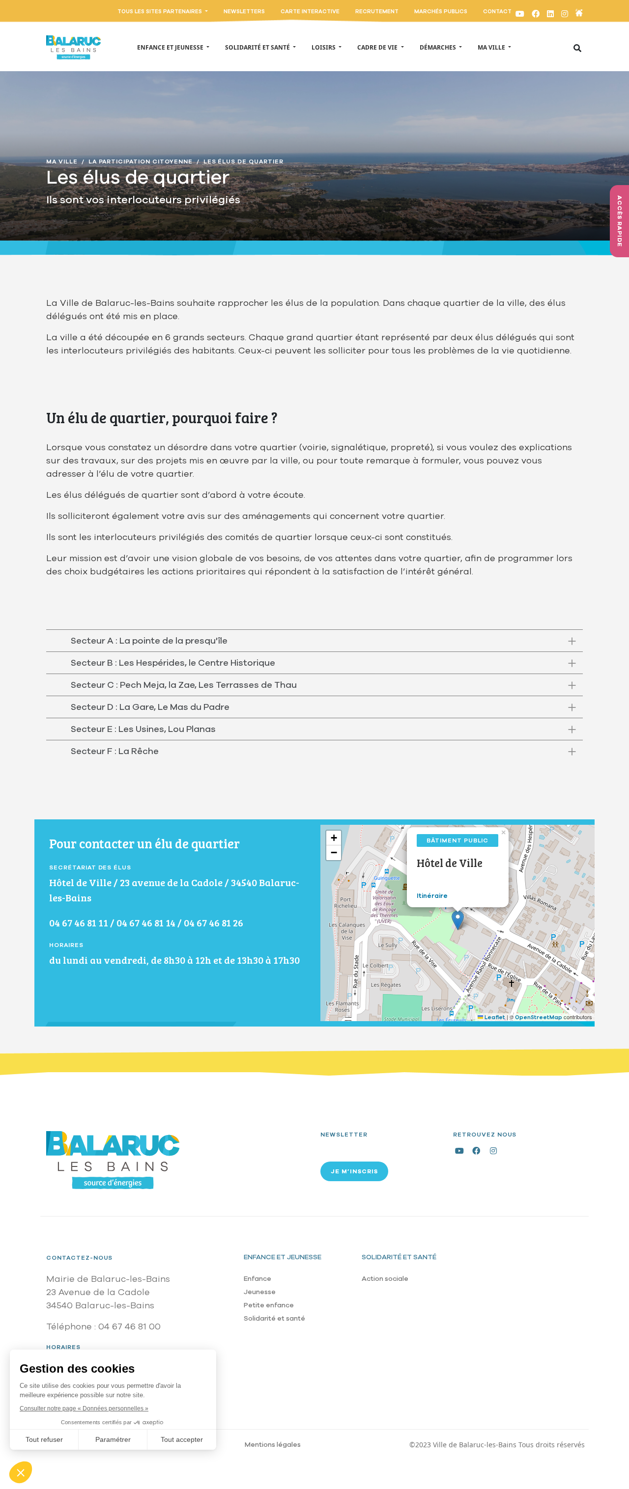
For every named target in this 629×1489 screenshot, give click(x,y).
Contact (497, 11)
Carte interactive (310, 11)
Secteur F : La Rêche (115, 751)
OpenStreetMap (538, 1017)
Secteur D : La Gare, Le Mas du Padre (150, 707)
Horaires (63, 1347)
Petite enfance (269, 1305)
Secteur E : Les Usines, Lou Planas (143, 729)
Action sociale (385, 1278)
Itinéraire (432, 896)
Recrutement (377, 11)
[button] (458, 920)
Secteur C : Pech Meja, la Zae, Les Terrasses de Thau (184, 685)
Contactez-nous (79, 1258)
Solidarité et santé (274, 1318)
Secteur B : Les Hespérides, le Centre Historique (173, 663)
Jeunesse (260, 1292)
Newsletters (244, 11)
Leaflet (494, 1017)
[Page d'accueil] (73, 47)
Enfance (257, 1278)
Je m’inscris (354, 1171)
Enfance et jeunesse (282, 1257)
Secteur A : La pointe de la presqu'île (149, 641)
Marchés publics (440, 11)
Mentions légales (273, 1444)
